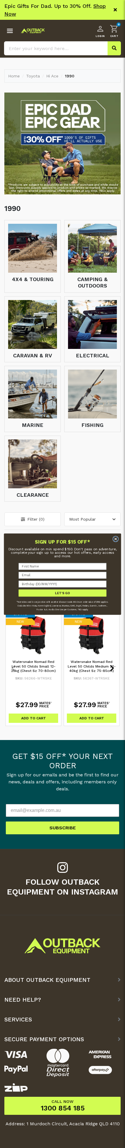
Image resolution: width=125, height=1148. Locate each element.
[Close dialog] (115, 538)
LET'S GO (62, 593)
